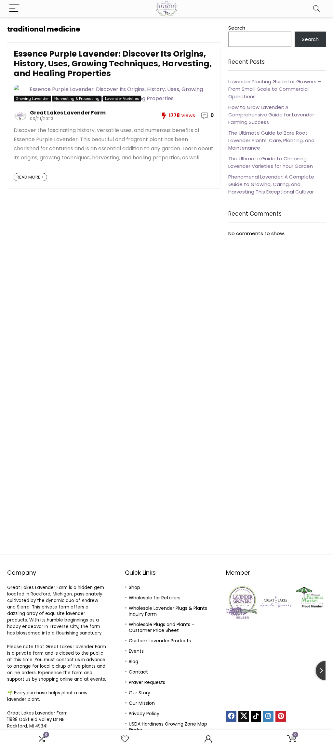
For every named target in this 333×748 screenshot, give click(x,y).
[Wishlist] (125, 739)
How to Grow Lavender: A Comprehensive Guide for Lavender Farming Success (271, 115)
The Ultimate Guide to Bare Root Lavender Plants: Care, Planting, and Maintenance (271, 140)
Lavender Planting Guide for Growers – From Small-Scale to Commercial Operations (274, 89)
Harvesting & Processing (77, 98)
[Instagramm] (268, 716)
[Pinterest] (280, 716)
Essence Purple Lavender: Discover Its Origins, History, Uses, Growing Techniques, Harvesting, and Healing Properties (113, 63)
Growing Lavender (32, 98)
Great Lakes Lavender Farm (68, 112)
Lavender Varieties (122, 98)
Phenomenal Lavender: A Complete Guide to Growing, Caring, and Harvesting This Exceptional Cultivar (271, 184)
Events (136, 651)
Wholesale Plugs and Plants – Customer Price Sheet (161, 627)
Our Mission (142, 703)
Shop (134, 587)
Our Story (139, 692)
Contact (138, 672)
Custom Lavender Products (160, 640)
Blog (133, 661)
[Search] (316, 8)
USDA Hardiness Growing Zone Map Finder (168, 727)
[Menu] (14, 8)
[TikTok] (256, 716)
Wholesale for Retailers (154, 597)
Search (236, 27)
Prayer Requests (147, 682)
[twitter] (243, 716)
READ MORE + (30, 177)
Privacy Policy (144, 713)
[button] (233, 602)
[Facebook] (231, 716)
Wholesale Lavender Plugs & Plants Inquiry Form (168, 611)
